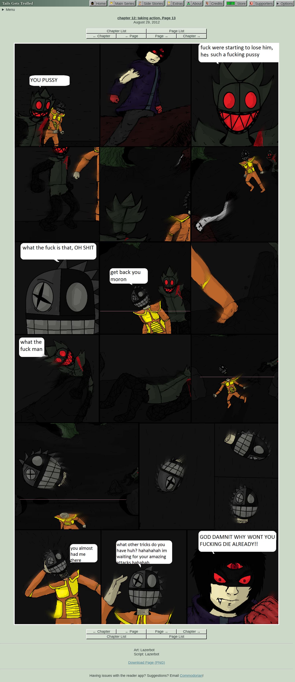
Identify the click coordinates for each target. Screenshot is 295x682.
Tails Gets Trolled (17, 3)
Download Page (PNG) (146, 663)
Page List (176, 31)
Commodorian (191, 676)
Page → (161, 36)
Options (287, 4)
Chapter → (191, 36)
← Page (131, 36)
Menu (10, 10)
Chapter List (116, 31)
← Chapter (101, 36)
